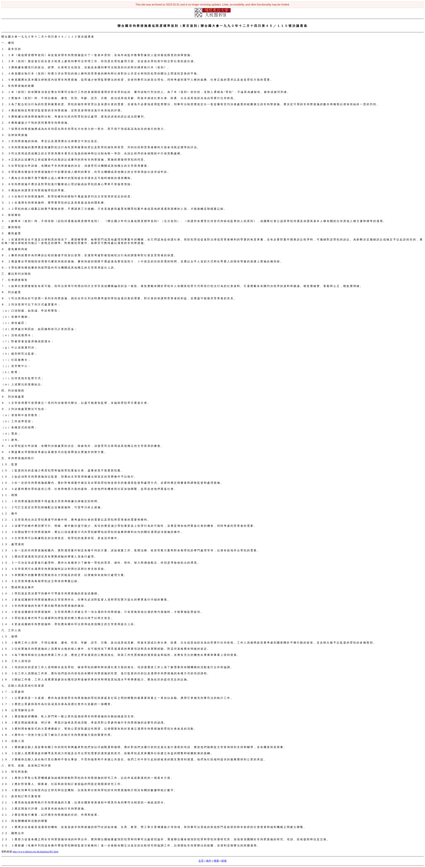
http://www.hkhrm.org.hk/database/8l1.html (35, 851)
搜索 (216, 860)
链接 (224, 860)
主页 (201, 860)
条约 (208, 860)
